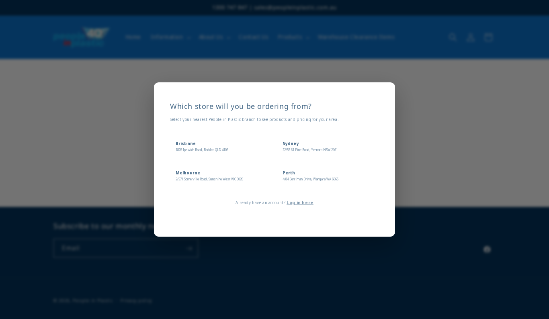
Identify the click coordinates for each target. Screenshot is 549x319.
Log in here (300, 202)
